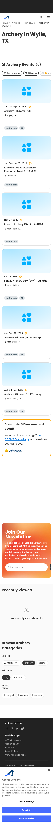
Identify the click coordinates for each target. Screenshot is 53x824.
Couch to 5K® (12, 743)
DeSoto (24, 695)
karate (42, 662)
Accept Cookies (26, 818)
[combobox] (12, 73)
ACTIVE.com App (13, 740)
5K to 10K (9, 747)
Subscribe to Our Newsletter (19, 765)
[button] (31, 73)
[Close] (49, 770)
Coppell (10, 695)
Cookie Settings (26, 801)
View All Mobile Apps (15, 754)
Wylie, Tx (15, 22)
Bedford (38, 695)
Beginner (18, 677)
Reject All (26, 810)
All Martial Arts (11, 662)
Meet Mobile (11, 751)
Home (5, 22)
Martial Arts (29, 22)
